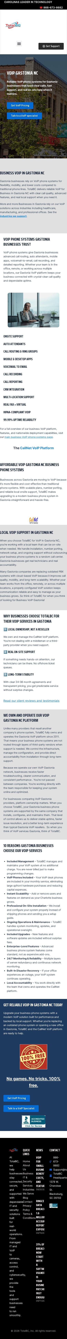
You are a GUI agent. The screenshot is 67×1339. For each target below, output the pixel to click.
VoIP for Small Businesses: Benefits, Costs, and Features (43, 1171)
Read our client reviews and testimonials (31, 700)
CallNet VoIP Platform (37, 448)
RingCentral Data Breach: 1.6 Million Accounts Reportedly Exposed (44, 1215)
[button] (19, 43)
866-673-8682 (51, 7)
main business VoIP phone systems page (28, 437)
